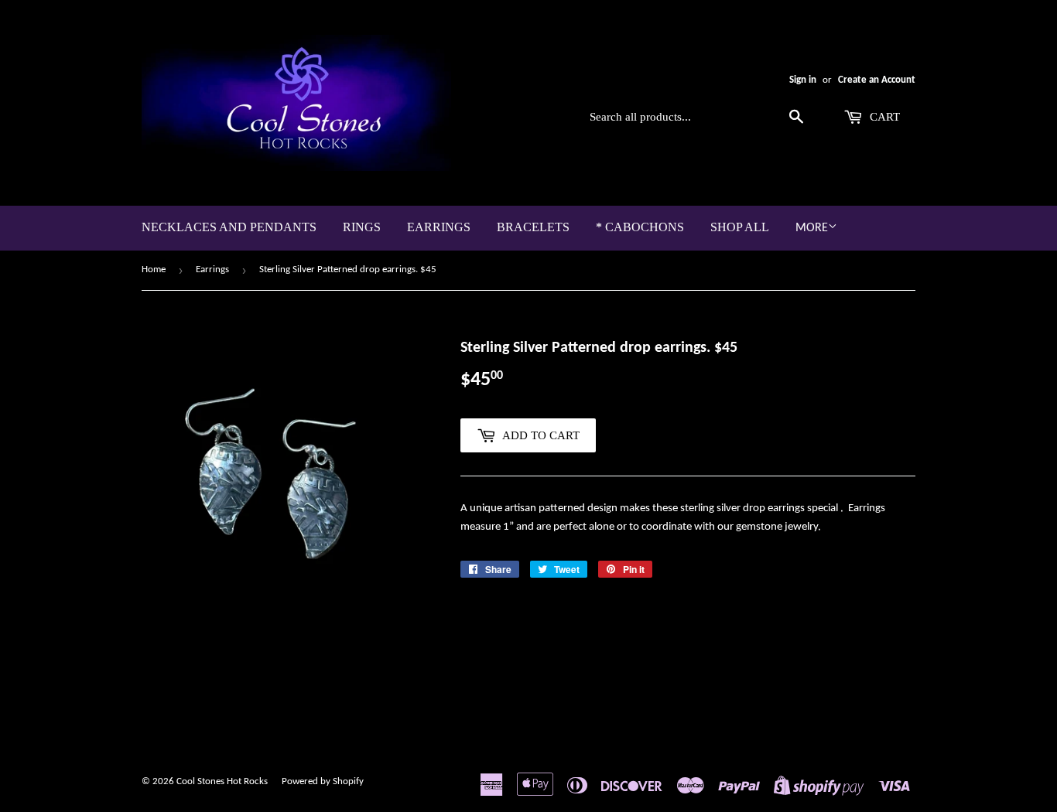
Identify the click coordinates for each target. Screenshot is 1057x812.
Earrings (438, 227)
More (811, 228)
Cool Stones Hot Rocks (222, 781)
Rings (362, 227)
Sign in (802, 80)
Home (154, 269)
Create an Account (876, 80)
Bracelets (533, 227)
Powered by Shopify (323, 781)
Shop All (739, 227)
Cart (883, 117)
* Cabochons (640, 227)
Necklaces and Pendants (229, 227)
